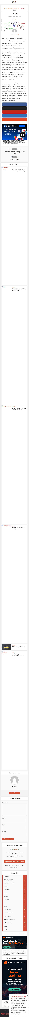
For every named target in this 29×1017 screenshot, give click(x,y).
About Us (3, 1013)
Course (13, 168)
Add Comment (11, 16)
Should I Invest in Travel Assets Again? (18, 528)
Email (4, 825)
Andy (17, 35)
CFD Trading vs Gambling (18, 646)
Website (4, 831)
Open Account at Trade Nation (14, 862)
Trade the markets (16, 996)
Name (4, 818)
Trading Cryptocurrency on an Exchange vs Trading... (19, 654)
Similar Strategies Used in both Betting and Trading (18, 170)
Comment (5, 802)
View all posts (14, 793)
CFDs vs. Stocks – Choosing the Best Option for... (19, 408)
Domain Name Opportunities (8, 1014)
